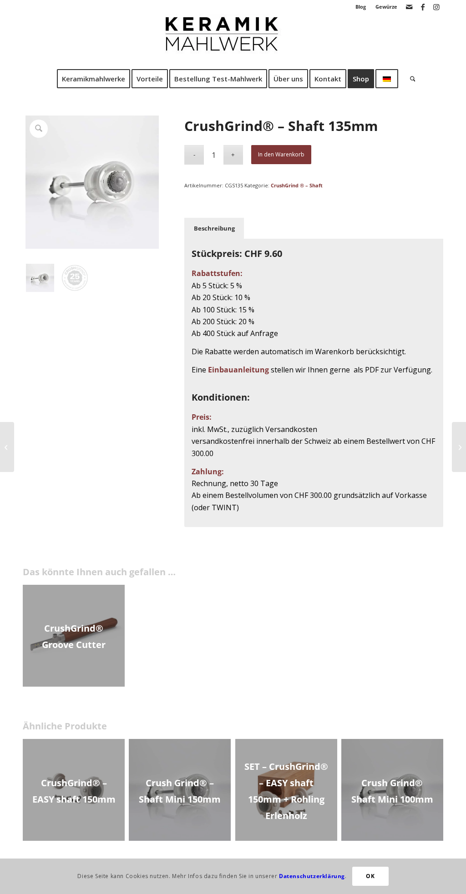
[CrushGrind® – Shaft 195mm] (459, 447)
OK (370, 876)
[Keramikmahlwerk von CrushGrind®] (233, 40)
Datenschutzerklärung (312, 876)
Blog (360, 6)
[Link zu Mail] (408, 7)
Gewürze (386, 6)
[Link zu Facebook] (422, 7)
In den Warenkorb (281, 154)
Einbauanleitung (238, 370)
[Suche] (409, 78)
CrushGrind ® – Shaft (297, 185)
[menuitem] (361, 7)
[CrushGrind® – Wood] (7, 447)
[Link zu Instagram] (436, 7)
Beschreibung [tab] (214, 228)
